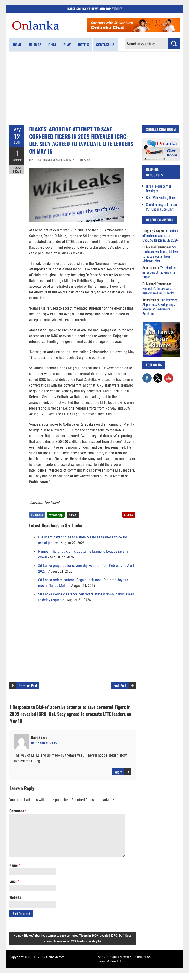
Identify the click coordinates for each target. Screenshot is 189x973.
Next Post (119, 685)
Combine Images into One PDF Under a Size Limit (161, 206)
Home (17, 44)
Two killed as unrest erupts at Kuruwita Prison (159, 272)
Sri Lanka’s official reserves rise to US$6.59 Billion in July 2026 (160, 235)
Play (67, 44)
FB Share (37, 515)
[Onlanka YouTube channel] (168, 375)
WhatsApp (56, 515)
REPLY (128, 515)
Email (14, 881)
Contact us (105, 44)
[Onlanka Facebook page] (147, 375)
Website (15, 897)
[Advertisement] (94, 88)
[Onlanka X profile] (157, 375)
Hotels (83, 44)
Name (14, 865)
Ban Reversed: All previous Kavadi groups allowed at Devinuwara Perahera (160, 306)
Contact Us (143, 957)
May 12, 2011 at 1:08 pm (44, 743)
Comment (17, 159)
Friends (35, 44)
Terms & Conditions (112, 961)
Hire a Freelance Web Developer (159, 188)
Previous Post (28, 685)
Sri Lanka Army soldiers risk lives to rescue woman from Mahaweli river (160, 253)
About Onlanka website (114, 957)
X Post (73, 515)
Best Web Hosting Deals (161, 197)
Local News (17, 169)
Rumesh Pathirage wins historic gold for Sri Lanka (158, 290)
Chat (52, 44)
